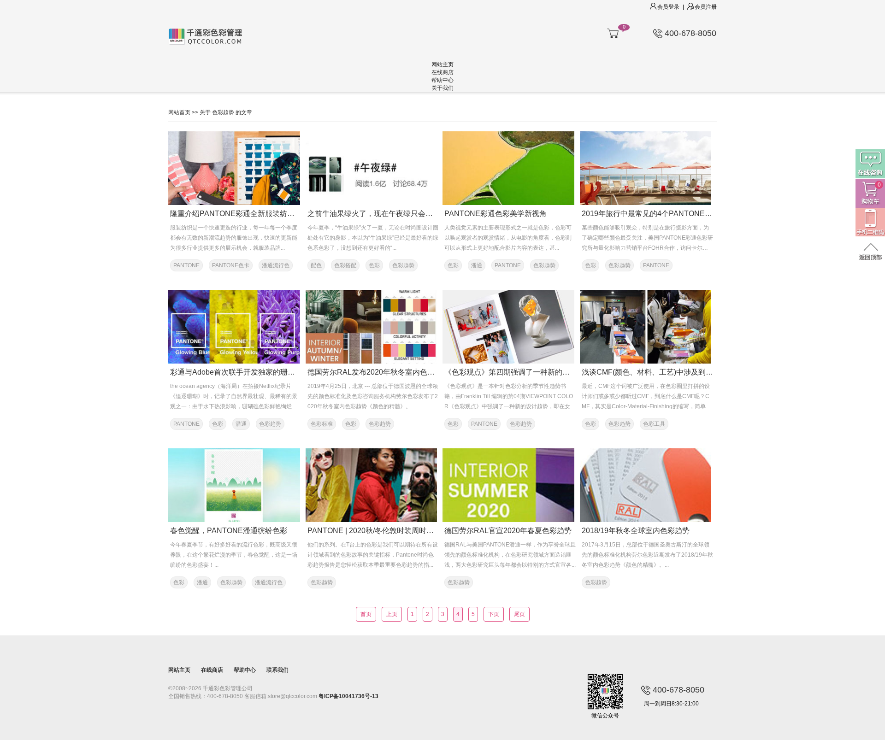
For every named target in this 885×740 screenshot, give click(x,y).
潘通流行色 (275, 265)
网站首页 (179, 112)
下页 (494, 614)
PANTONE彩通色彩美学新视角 (495, 213)
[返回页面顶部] (870, 252)
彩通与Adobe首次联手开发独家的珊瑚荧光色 (243, 372)
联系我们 (277, 670)
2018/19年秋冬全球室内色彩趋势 (636, 530)
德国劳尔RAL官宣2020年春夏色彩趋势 (508, 530)
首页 (366, 614)
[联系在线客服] (870, 163)
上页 (392, 614)
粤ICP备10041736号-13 (348, 696)
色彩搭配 (345, 265)
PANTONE (186, 265)
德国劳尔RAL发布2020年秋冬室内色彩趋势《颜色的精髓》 (404, 372)
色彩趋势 (403, 265)
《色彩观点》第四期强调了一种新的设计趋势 (518, 372)
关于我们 (442, 88)
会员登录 (668, 7)
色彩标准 (322, 424)
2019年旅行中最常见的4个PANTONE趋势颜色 (658, 213)
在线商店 (442, 72)
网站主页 (442, 64)
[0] (613, 34)
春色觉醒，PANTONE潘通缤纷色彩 (228, 530)
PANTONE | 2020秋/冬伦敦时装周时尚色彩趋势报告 (392, 530)
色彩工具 (654, 424)
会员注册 (706, 7)
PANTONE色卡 (230, 265)
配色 (316, 265)
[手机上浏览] (870, 222)
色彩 (374, 265)
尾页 (519, 614)
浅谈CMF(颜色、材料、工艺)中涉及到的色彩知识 (662, 372)
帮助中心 (442, 80)
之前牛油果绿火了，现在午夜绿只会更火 (373, 213)
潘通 (476, 265)
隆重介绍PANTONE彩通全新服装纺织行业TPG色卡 (254, 213)
